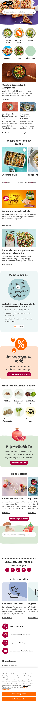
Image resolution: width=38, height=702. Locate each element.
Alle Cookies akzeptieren (19, 699)
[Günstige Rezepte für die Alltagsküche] (19, 82)
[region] (19, 685)
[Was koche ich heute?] (14, 600)
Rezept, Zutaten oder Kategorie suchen (19, 11)
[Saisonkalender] (30, 414)
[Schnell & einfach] (7, 35)
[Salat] (19, 52)
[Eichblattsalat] (30, 396)
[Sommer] (7, 52)
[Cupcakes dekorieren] (14, 495)
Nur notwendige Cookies (19, 694)
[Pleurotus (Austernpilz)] (7, 414)
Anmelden (20, 326)
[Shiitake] (7, 396)
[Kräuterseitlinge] (19, 396)
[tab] (19, 661)
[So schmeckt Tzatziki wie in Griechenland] (28, 118)
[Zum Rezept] (14, 166)
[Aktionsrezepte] (19, 35)
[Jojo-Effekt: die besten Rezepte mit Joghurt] (10, 118)
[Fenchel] (19, 414)
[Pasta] (30, 35)
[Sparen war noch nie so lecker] (19, 208)
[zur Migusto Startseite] (7, 2)
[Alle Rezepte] (30, 52)
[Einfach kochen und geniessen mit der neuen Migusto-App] (19, 247)
